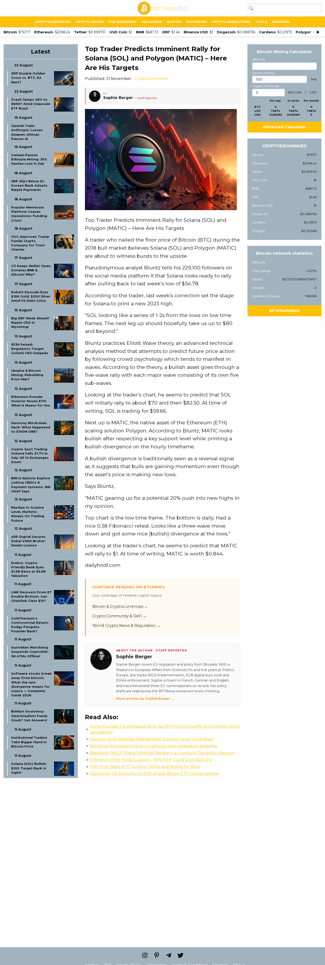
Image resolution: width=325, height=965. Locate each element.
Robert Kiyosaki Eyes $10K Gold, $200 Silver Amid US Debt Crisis (30, 296)
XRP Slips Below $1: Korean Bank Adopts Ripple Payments (29, 185)
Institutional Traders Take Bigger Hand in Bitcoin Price (29, 742)
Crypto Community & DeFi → (119, 616)
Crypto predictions (231, 22)
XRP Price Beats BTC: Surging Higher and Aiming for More (145, 766)
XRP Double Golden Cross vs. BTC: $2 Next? (28, 77)
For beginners (122, 22)
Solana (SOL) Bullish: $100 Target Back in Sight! (29, 768)
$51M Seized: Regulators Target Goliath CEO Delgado (29, 348)
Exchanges (196, 22)
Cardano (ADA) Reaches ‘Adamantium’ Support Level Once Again (151, 739)
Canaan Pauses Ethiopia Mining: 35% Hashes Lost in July (29, 159)
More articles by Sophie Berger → (145, 698)
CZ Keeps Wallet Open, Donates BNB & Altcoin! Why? (31, 270)
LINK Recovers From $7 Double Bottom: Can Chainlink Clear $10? (31, 596)
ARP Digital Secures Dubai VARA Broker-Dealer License (28, 541)
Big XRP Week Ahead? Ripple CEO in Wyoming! (30, 322)
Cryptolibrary (89, 22)
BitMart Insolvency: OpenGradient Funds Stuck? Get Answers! (29, 715)
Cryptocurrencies (53, 22)
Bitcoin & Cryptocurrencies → (120, 606)
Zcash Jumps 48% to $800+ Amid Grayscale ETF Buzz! (30, 104)
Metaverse (151, 22)
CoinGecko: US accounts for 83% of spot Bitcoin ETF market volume (154, 773)
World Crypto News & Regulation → (126, 625)
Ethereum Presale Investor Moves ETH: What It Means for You (30, 401)
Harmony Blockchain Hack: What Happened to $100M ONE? (30, 427)
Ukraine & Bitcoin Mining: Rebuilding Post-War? (27, 375)
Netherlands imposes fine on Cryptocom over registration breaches (153, 746)
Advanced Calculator (284, 127)
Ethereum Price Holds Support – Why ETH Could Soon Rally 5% (151, 759)
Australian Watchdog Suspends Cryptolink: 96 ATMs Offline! (30, 651)
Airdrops (281, 22)
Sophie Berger (118, 97)
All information (284, 310)
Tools (261, 22)
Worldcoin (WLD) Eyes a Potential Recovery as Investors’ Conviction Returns (162, 753)
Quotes (174, 22)
